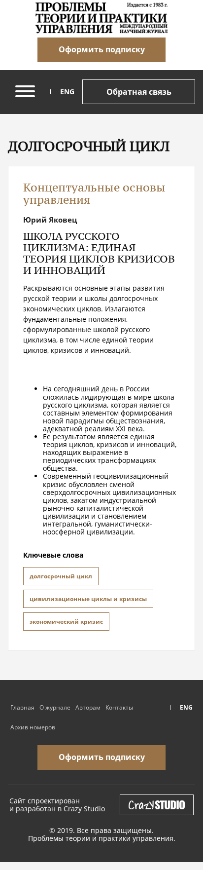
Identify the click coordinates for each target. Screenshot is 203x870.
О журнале (54, 707)
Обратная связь (138, 91)
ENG (67, 92)
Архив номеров (32, 727)
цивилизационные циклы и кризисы (88, 599)
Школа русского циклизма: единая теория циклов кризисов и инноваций (99, 253)
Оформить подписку (102, 49)
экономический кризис (66, 621)
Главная (22, 707)
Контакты (119, 707)
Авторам (88, 707)
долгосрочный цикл (61, 576)
